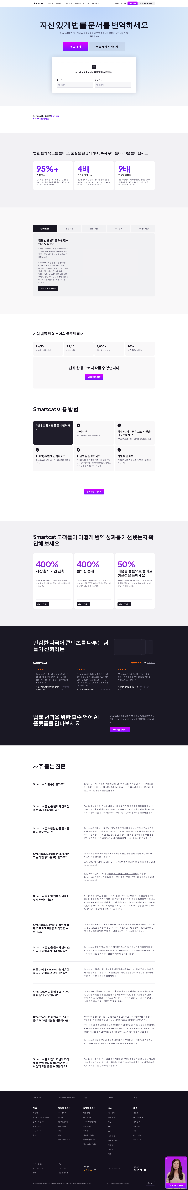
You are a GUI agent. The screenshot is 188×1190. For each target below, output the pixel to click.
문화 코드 (111, 1117)
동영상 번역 (87, 1126)
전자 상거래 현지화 (89, 1144)
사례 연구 (136, 1122)
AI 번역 (35, 1113)
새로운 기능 (137, 1135)
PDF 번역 (86, 1131)
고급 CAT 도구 (38, 1131)
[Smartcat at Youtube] (145, 1170)
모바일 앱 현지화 (89, 1139)
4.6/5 (144, 663)
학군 (59, 1135)
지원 (134, 1131)
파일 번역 (86, 1113)
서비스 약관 (63, 1168)
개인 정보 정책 (38, 1168)
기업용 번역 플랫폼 (55, 254)
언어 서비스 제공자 (64, 1139)
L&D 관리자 (62, 1113)
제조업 (110, 1145)
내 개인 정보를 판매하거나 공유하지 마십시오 (118, 1183)
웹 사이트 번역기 (39, 1122)
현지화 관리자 (63, 1122)
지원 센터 (136, 1126)
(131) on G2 (151, 663)
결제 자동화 (37, 1126)
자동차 (110, 1149)
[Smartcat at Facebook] (135, 1170)
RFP (109, 1126)
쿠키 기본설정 (38, 1164)
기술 (109, 1154)
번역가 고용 (87, 1117)
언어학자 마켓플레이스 (41, 1117)
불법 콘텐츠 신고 (64, 1173)
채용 (109, 1122)
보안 (60, 1164)
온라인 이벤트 (138, 1117)
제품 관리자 (62, 1126)
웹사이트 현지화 (88, 1135)
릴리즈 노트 (137, 1139)
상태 (34, 1173)
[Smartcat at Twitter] (141, 1170)
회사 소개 (111, 1113)
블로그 (135, 1113)
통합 (34, 1135)
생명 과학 (111, 1136)
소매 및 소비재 (113, 1140)
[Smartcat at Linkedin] (138, 1170)
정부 (59, 1131)
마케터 (60, 1117)
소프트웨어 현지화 (89, 1122)
